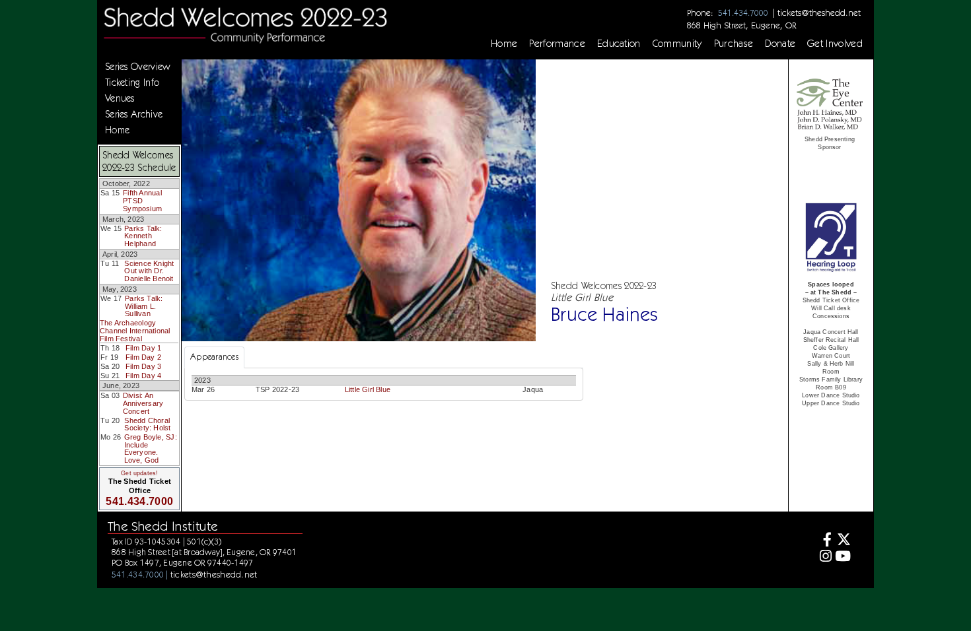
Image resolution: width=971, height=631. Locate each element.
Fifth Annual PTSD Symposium (142, 200)
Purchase (734, 43)
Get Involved (835, 43)
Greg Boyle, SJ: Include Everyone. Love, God (150, 448)
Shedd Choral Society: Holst (147, 424)
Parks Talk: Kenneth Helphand (143, 236)
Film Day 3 (143, 366)
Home (504, 43)
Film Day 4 (143, 376)
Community (677, 43)
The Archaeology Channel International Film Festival (135, 330)
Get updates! (139, 473)
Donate (780, 43)
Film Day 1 (143, 348)
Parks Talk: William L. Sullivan (143, 305)
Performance (557, 43)
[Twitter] (843, 541)
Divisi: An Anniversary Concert (143, 403)
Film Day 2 (143, 357)
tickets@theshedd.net (819, 12)
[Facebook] (824, 541)
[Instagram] (824, 557)
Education (619, 43)
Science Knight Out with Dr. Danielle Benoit (149, 270)
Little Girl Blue (367, 389)
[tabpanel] (384, 384)
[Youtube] (843, 557)
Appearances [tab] (214, 357)
